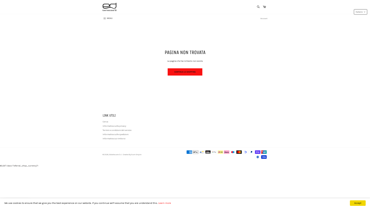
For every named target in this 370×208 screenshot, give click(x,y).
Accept (357, 203)
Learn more (164, 202)
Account (263, 18)
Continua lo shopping (185, 72)
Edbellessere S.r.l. (115, 155)
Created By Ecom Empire (132, 155)
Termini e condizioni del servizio (117, 130)
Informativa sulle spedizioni (115, 134)
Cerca (105, 121)
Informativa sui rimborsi (114, 138)
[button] (360, 12)
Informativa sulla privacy (114, 126)
